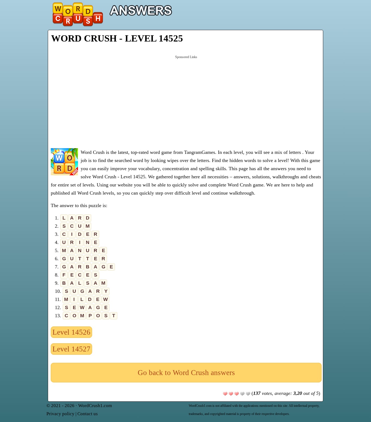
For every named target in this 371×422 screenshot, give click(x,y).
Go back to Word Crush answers (186, 373)
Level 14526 (71, 332)
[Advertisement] (186, 101)
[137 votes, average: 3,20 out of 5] (225, 394)
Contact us (87, 413)
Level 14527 (71, 349)
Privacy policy (60, 413)
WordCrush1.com (95, 405)
